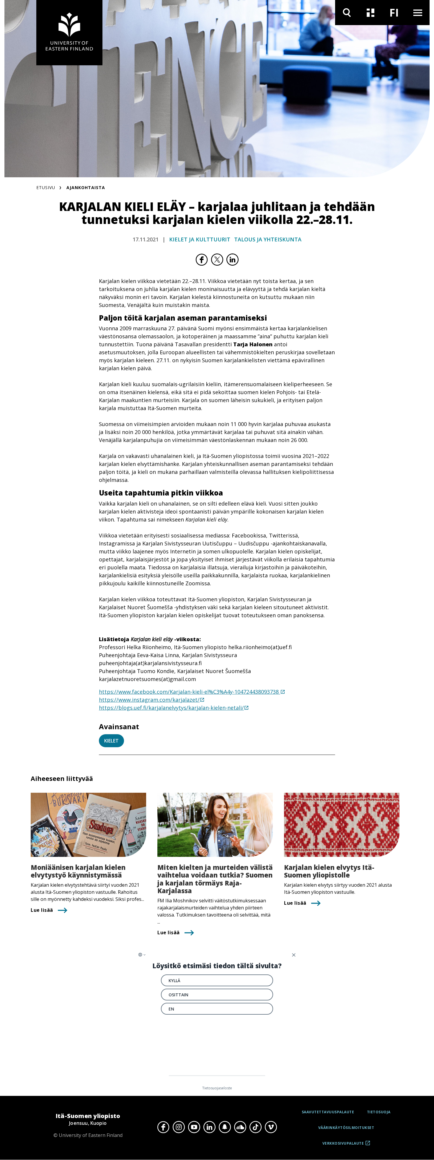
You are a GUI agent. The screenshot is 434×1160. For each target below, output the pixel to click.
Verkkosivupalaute (343, 1145)
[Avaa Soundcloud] (240, 1126)
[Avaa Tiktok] (255, 1126)
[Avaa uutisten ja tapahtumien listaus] (370, 12)
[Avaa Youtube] (193, 1126)
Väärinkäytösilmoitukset (346, 1127)
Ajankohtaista (85, 187)
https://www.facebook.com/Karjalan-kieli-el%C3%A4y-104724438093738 (189, 691)
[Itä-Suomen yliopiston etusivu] (69, 32)
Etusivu (45, 187)
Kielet (111, 740)
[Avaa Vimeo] (270, 1126)
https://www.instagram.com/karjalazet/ (149, 699)
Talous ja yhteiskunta (267, 239)
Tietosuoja (379, 1111)
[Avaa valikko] (418, 12)
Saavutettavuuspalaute (328, 1111)
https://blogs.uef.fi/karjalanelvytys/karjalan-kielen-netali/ (171, 707)
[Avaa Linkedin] (209, 1126)
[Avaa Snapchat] (224, 1126)
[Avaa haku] (347, 12)
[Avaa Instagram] (178, 1126)
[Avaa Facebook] (163, 1126)
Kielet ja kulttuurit (199, 239)
